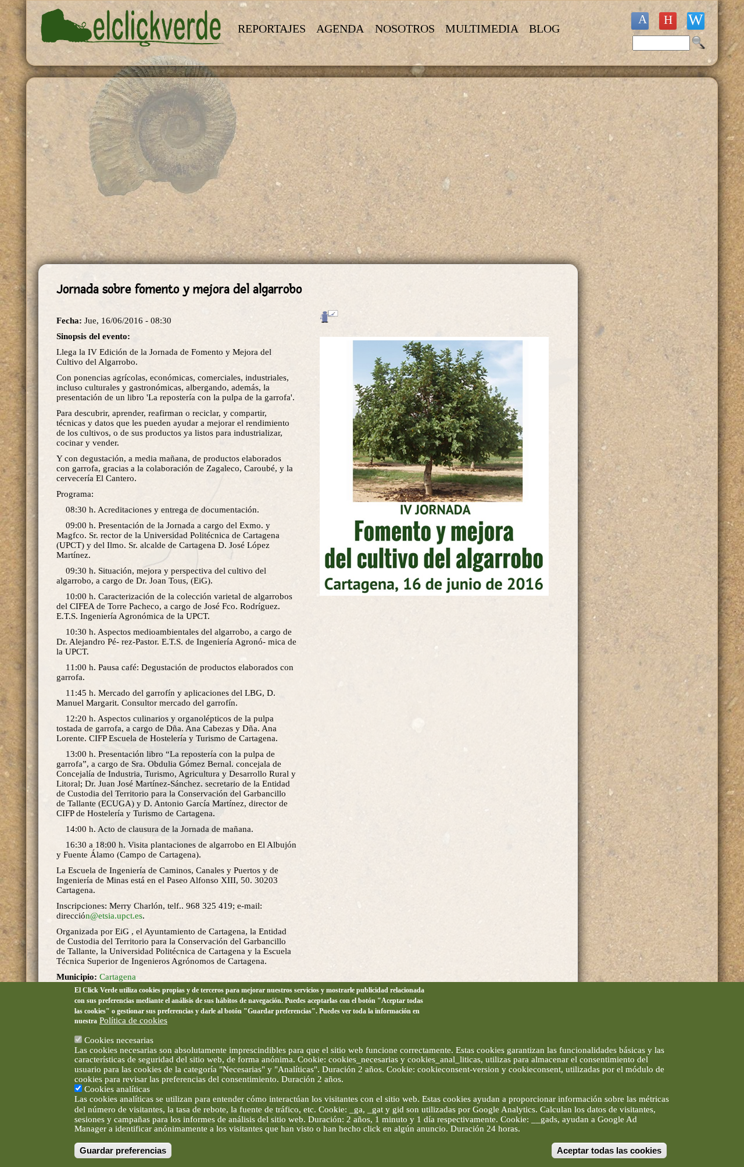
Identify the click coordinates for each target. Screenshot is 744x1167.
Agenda (340, 28)
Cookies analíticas (117, 1089)
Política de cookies (133, 1020)
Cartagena (117, 976)
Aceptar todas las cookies (609, 1150)
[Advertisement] (308, 171)
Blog (544, 28)
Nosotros (405, 28)
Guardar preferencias (123, 1150)
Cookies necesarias (118, 1039)
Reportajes (272, 28)
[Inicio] (132, 53)
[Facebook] (640, 21)
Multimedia (481, 28)
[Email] (695, 21)
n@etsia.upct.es (113, 915)
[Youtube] (668, 21)
